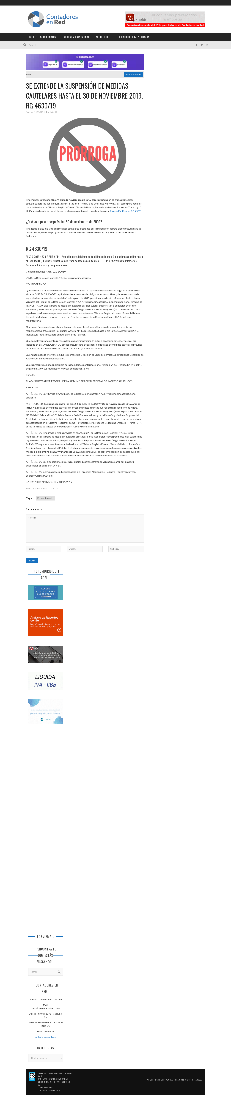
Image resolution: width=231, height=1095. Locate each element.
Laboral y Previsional (76, 37)
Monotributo (104, 37)
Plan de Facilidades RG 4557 (125, 211)
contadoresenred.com (46, 1036)
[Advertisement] (45, 779)
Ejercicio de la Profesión (134, 37)
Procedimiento (133, 74)
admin (51, 112)
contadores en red (170, 1079)
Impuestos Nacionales (42, 37)
